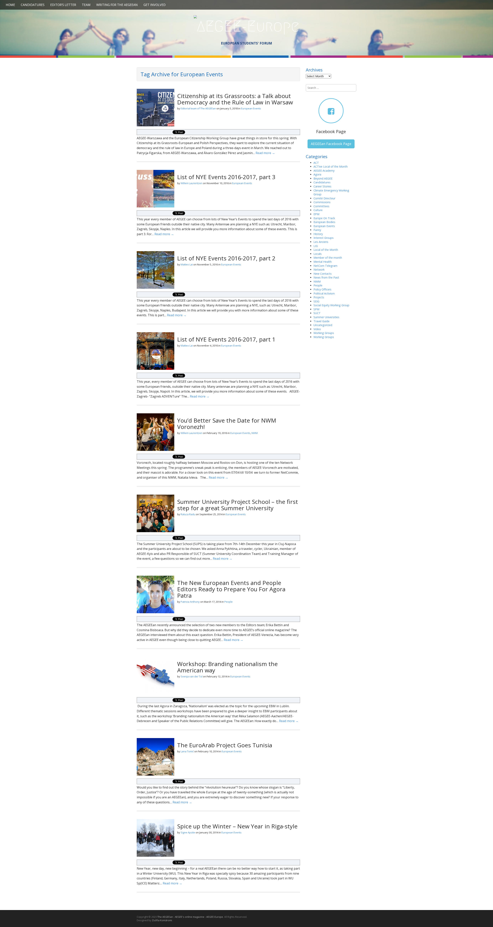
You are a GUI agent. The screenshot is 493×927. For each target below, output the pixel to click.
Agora (317, 174)
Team (86, 5)
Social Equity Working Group (331, 305)
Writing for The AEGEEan (117, 5)
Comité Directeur (324, 198)
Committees (321, 206)
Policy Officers (322, 289)
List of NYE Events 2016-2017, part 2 (226, 258)
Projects (319, 297)
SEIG (316, 301)
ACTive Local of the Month (331, 166)
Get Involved (154, 5)
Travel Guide (322, 321)
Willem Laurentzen (191, 183)
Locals (318, 254)
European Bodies (324, 222)
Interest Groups (324, 238)
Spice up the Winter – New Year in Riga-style (237, 826)
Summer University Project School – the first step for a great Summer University (237, 505)
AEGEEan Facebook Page (331, 143)
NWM (255, 433)
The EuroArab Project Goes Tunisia (224, 745)
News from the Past (326, 277)
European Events (251, 108)
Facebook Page (331, 131)
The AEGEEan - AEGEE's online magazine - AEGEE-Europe (190, 917)
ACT (316, 162)
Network (319, 269)
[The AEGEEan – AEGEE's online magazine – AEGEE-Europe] (246, 25)
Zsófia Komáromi (162, 920)
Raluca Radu (188, 514)
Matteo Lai (187, 264)
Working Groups (324, 333)
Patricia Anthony (190, 601)
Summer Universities (326, 317)
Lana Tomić (187, 751)
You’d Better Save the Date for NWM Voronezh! (226, 423)
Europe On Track (324, 218)
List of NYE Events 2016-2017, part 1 (226, 339)
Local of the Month (326, 250)
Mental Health (323, 261)
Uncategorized (323, 325)
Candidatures (32, 5)
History (318, 234)
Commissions (322, 202)
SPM (316, 309)
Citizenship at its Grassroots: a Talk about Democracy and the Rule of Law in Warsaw (235, 99)
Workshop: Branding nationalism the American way (227, 667)
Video (317, 329)
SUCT (317, 313)
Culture (318, 210)
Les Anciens (321, 242)
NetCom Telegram (325, 266)
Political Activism (324, 293)
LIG (316, 246)
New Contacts (323, 273)
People (228, 601)
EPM (316, 214)
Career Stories (322, 186)
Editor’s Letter (63, 5)
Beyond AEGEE (323, 178)
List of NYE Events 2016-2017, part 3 (226, 177)
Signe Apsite (188, 832)
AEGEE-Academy (324, 170)
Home (10, 5)
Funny (317, 230)
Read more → (265, 153)
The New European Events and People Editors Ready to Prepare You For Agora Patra (231, 589)
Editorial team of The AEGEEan (198, 108)
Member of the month (328, 257)
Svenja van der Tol (191, 676)
